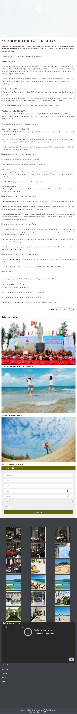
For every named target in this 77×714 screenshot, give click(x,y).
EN (73, 3)
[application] (38, 642)
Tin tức (7, 36)
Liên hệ (4, 677)
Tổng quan (5, 669)
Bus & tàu (5, 673)
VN (69, 3)
